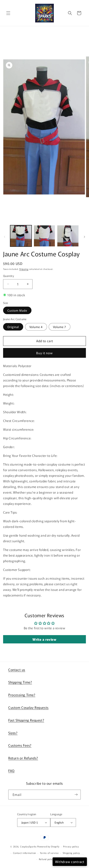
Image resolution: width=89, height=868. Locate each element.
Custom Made (17, 310)
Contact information (24, 852)
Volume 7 (59, 327)
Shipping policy (71, 852)
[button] (8, 13)
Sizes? (13, 732)
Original (13, 327)
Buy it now (44, 353)
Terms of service (49, 852)
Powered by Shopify (48, 846)
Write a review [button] (44, 639)
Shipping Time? (20, 682)
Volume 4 (36, 327)
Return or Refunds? (23, 757)
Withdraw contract (69, 861)
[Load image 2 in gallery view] (44, 236)
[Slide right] (84, 236)
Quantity (8, 276)
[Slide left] (4, 236)
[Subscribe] (76, 794)
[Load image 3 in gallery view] (68, 236)
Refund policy (46, 859)
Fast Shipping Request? (26, 720)
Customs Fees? (19, 745)
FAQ (11, 770)
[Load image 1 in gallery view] (21, 236)
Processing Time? (21, 694)
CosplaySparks (28, 846)
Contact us (16, 669)
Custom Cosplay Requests (28, 707)
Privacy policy (71, 846)
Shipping (23, 268)
